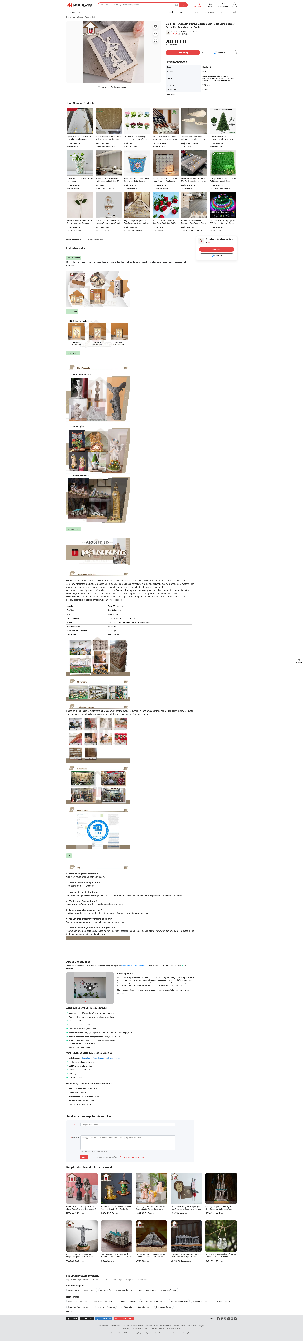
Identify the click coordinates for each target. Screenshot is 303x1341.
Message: (75, 1137)
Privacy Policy (187, 1333)
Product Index (191, 1326)
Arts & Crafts (78, 17)
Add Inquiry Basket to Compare (114, 87)
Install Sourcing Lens (125, 1318)
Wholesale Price (165, 1326)
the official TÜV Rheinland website (134, 965)
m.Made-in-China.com (157, 1328)
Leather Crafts (105, 1290)
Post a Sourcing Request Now (132, 1157)
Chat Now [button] (221, 53)
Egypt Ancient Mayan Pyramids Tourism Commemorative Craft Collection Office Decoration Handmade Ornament (150, 1256)
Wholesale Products (151, 1326)
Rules (235, 12)
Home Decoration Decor (179, 1301)
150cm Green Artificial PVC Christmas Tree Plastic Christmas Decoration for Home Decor (222, 138)
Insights (201, 1326)
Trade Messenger (103, 1318)
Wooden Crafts (90, 17)
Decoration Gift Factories (127, 1301)
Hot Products (103, 1326)
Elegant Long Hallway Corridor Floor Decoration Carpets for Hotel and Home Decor (136, 222)
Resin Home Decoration (201, 1301)
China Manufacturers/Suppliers (133, 1326)
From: (77, 1125)
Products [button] (104, 4)
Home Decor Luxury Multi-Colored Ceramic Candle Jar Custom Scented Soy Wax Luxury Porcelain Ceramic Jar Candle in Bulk (136, 180)
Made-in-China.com (141, 1328)
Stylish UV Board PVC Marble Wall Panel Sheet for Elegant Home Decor (79, 138)
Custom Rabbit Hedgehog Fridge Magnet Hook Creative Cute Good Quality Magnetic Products (186, 1209)
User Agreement (164, 1333)
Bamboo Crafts (89, 1290)
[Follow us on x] (222, 1318)
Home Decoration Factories (103, 1301)
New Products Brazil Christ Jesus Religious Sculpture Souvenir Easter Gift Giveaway (80, 1256)
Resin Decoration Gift (222, 1301)
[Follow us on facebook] (218, 1318)
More (68, 1311)
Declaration (176, 1333)
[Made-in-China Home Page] (79, 4)
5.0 (209, 243)
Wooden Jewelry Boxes (124, 1290)
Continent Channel (179, 1326)
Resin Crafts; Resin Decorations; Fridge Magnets (101, 1058)
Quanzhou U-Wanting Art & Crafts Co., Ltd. (187, 31)
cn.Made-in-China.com (174, 1328)
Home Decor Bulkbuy (164, 1307)
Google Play (86, 1318)
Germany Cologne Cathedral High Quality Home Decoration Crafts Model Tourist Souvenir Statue (220, 1209)
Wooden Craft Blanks (168, 1290)
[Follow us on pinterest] (232, 1318)
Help (194, 12)
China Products (115, 1326)
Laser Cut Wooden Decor (147, 1290)
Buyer (182, 12)
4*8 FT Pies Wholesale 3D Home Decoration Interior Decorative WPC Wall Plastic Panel (165, 138)
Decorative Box (73, 1290)
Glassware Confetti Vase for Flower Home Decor (80, 179)
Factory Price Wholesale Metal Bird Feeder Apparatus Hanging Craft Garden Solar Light (116, 1209)
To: (78, 1131)
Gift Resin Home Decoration (104, 1307)
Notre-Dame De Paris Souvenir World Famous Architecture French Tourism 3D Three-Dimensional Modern (116, 1256)
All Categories (74, 12)
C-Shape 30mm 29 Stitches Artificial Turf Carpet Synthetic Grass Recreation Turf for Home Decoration (223, 180)
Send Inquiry (183, 52)
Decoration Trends (144, 1307)
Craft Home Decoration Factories (153, 1301)
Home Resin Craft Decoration (78, 1307)
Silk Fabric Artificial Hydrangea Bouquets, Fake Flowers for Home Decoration (136, 138)
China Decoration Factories (78, 1301)
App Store (72, 1318)
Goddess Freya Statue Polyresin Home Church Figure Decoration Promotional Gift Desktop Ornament (82, 1209)
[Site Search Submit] (183, 4)
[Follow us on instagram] (225, 1318)
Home (68, 17)
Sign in (234, 6)
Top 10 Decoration (126, 1307)
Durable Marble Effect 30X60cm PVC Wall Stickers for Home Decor (193, 179)
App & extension (208, 12)
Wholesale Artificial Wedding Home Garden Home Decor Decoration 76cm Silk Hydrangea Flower (79, 222)
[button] (176, 5)
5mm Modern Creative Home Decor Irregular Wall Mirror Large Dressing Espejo (108, 222)
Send (84, 1157)
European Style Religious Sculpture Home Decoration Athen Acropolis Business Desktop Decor (186, 1256)
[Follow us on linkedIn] (235, 1318)
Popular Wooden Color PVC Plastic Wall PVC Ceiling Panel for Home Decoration (108, 138)
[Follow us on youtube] (228, 1318)
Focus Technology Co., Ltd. (135, 1333)
